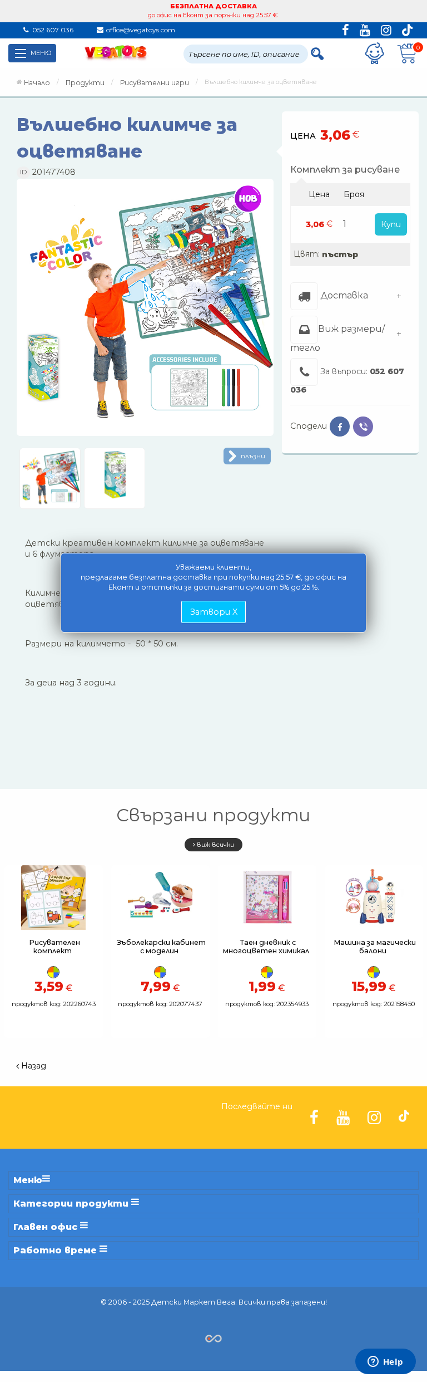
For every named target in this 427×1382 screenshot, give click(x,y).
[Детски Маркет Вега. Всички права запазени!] (213, 1338)
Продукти (85, 82)
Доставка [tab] (343, 295)
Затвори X (213, 612)
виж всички (214, 845)
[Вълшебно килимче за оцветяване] (145, 311)
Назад (32, 1066)
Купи (391, 224)
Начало (37, 82)
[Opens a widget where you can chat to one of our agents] (385, 1362)
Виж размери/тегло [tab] (337, 338)
